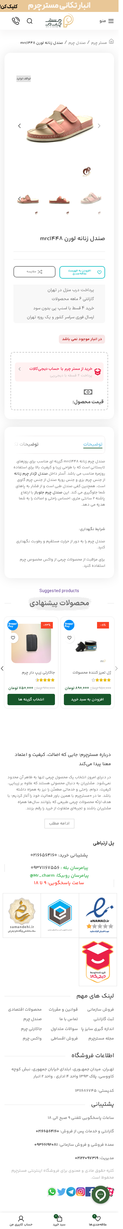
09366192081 (46, 1145)
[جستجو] (30, 21)
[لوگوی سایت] (59, 21)
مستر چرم (99, 43)
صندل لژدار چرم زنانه (31, 474)
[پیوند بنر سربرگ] (59, 6)
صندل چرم (77, 43)
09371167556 (45, 868)
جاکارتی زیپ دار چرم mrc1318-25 (38, 675)
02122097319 (86, 1158)
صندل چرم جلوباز (48, 492)
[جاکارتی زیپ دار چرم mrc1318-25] (31, 643)
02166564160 (43, 855)
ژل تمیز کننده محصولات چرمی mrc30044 (92, 675)
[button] (99, 126)
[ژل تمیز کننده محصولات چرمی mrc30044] (87, 643)
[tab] (92, 445)
